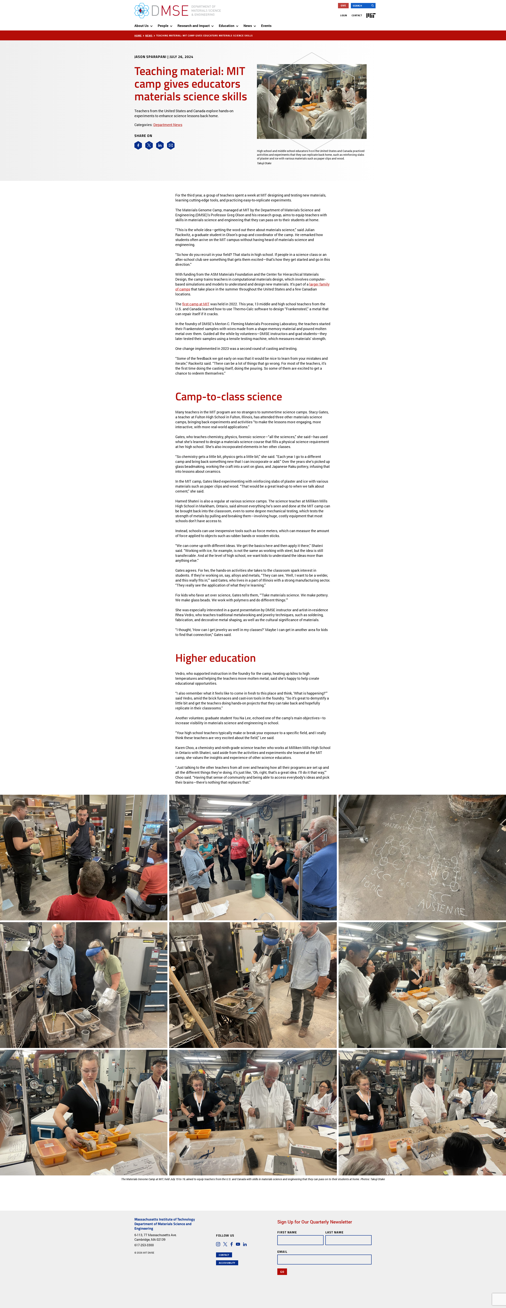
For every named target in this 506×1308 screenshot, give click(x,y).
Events (266, 25)
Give (343, 5)
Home (138, 35)
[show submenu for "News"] (255, 24)
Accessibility (227, 1262)
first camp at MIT (196, 304)
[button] (265, 107)
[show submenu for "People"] (172, 24)
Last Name (334, 1232)
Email (282, 1251)
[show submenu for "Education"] (238, 24)
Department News (167, 124)
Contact (357, 15)
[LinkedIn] (160, 145)
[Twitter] (149, 145)
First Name (287, 1232)
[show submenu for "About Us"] (152, 24)
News (149, 35)
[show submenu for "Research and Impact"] (213, 24)
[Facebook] (138, 145)
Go (282, 1272)
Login (343, 15)
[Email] (171, 145)
